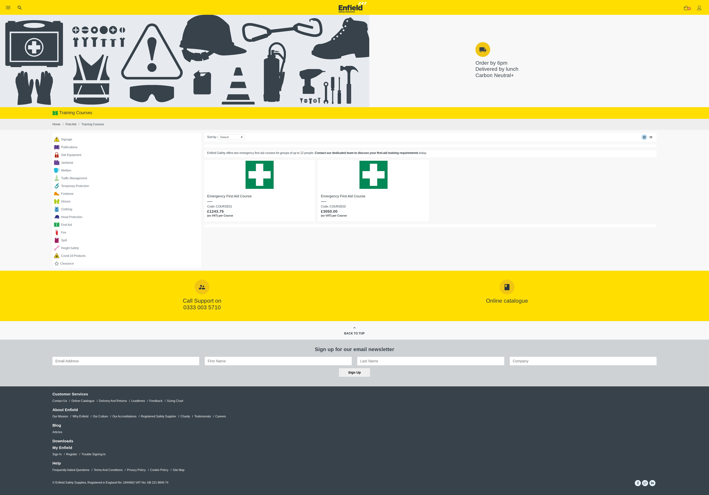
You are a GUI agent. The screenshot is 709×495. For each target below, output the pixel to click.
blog (56, 425)
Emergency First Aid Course (229, 196)
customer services (70, 394)
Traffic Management (73, 178)
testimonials (202, 416)
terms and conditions (108, 470)
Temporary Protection (74, 186)
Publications (68, 147)
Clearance (66, 263)
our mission (60, 416)
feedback (155, 400)
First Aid (66, 224)
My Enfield (62, 447)
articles (57, 432)
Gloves (65, 201)
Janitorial (66, 162)
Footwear (66, 193)
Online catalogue (507, 300)
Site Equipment (70, 155)
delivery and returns (113, 400)
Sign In (57, 454)
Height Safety (69, 248)
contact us (59, 400)
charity (185, 416)
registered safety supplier (158, 416)
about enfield (65, 410)
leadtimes (138, 400)
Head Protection (71, 217)
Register (71, 454)
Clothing (66, 209)
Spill (63, 240)
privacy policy (136, 470)
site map (178, 470)
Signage (66, 139)
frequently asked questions (70, 470)
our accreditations (124, 416)
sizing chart (175, 400)
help (56, 463)
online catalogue (83, 400)
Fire (63, 232)
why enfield (80, 416)
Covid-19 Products (72, 255)
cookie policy (159, 470)
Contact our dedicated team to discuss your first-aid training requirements (366, 152)
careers (220, 416)
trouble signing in (94, 454)
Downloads (62, 441)
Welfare (65, 170)
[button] (8, 8)
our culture (100, 416)
